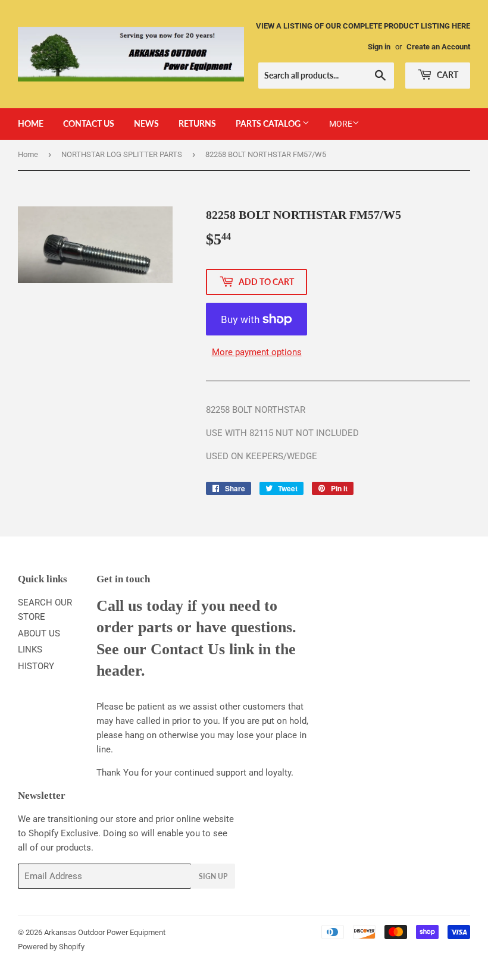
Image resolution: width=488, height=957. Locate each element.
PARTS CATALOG (269, 123)
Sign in (379, 46)
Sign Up (213, 876)
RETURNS (197, 123)
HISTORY (36, 666)
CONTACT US (88, 123)
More (340, 123)
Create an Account (438, 46)
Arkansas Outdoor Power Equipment (104, 932)
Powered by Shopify (51, 946)
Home (28, 154)
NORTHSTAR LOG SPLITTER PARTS (121, 154)
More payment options (257, 352)
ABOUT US (39, 633)
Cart (446, 75)
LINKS (30, 649)
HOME (30, 123)
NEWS (146, 123)
